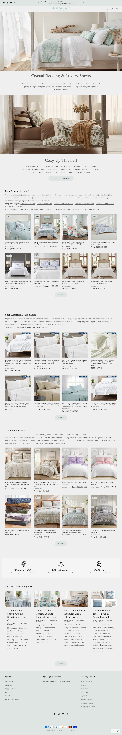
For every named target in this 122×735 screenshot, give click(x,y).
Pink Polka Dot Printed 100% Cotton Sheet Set (102, 483)
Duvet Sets (85, 692)
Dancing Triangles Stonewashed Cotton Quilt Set (17, 531)
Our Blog (8, 696)
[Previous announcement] (38, 3)
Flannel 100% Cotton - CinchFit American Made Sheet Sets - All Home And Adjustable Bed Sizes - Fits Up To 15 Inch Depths (18, 362)
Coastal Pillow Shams (14, 207)
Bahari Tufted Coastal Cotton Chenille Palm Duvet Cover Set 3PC (73, 282)
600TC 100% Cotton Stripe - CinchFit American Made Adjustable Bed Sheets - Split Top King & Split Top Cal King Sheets (103, 362)
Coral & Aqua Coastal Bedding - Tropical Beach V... (46, 613)
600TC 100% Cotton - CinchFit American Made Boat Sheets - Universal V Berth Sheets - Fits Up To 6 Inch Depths (17, 404)
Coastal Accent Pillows (105, 204)
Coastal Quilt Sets (27, 204)
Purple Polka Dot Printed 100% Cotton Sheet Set (74, 483)
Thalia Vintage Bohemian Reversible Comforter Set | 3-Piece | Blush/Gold (45, 531)
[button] (4, 9)
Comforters (85, 689)
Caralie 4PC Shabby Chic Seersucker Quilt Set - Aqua (46, 243)
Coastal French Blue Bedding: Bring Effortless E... (75, 613)
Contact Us (9, 681)
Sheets (83, 685)
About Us (8, 685)
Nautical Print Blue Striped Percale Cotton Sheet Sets (46, 282)
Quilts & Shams (86, 696)
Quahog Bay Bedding (57, 730)
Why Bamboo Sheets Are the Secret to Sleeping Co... (17, 615)
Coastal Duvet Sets (44, 204)
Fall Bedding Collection (61, 178)
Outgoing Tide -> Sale (88, 707)
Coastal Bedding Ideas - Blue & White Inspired (101, 613)
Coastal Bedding (87, 699)
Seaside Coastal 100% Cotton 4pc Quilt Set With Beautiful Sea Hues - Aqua (17, 243)
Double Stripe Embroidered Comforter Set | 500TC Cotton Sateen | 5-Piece (18, 282)
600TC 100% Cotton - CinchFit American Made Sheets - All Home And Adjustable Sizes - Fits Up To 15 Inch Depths (46, 361)
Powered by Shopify (69, 730)
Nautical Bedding (87, 703)
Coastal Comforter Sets (63, 204)
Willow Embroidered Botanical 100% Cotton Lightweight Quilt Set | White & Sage (46, 484)
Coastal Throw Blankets (84, 204)
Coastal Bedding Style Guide (67, 209)
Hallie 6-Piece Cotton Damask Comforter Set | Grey (103, 531)
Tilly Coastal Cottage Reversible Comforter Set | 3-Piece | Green (72, 531)
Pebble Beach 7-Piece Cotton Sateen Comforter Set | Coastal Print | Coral (73, 243)
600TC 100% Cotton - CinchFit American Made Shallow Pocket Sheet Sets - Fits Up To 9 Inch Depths (75, 361)
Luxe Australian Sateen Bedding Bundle (103, 242)
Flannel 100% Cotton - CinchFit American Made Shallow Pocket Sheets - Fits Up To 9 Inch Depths (103, 404)
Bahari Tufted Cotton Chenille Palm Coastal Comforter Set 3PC (101, 282)
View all (61, 295)
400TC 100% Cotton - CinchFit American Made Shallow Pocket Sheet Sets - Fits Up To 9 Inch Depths (46, 404)
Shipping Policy (10, 689)
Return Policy (9, 692)
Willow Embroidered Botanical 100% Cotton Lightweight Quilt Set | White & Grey (17, 484)
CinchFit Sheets (86, 681)
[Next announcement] (83, 3)
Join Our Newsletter (12, 699)
